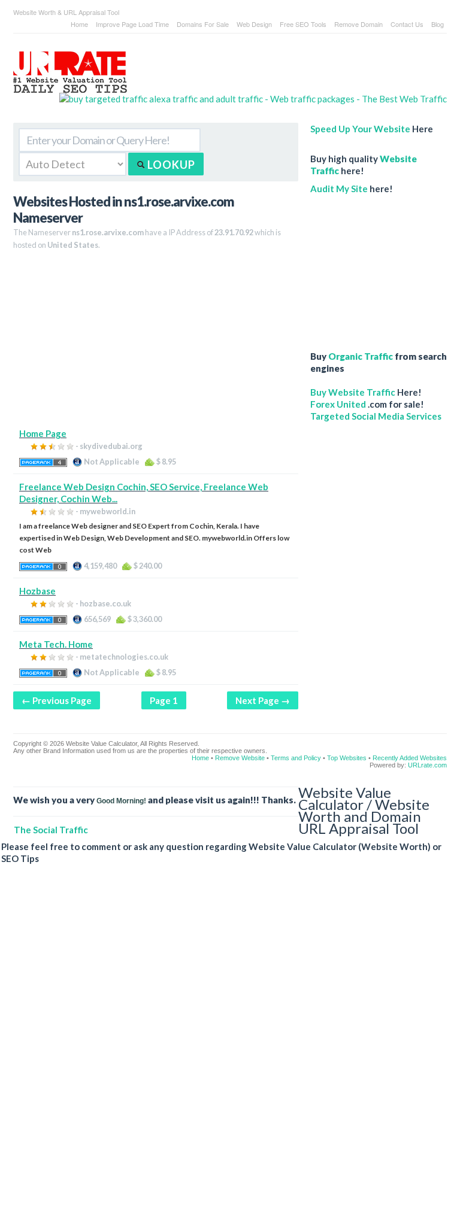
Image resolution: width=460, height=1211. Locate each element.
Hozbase (37, 590)
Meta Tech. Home (56, 644)
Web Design (254, 24)
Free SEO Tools (303, 24)
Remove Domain (358, 24)
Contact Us (407, 24)
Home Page (42, 433)
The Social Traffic (51, 829)
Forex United (338, 404)
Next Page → (262, 700)
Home (79, 24)
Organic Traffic (360, 356)
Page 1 (164, 700)
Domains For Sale (203, 24)
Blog (437, 24)
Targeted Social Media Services (375, 416)
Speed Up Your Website (360, 128)
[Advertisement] (155, 343)
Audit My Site (339, 188)
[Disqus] (224, 1047)
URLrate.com (427, 765)
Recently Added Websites (410, 757)
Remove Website (240, 757)
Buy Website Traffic (352, 392)
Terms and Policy (296, 757)
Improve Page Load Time (132, 24)
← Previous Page (57, 700)
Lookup (170, 164)
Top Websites (347, 757)
